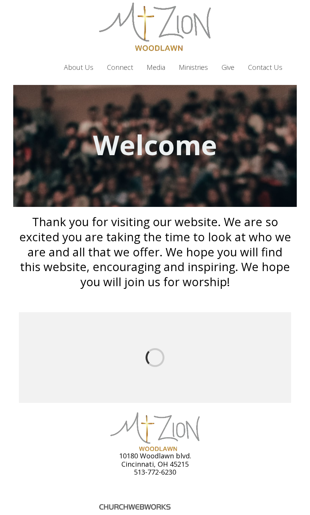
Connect (120, 67)
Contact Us (265, 67)
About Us (78, 67)
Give (228, 67)
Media (156, 67)
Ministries (193, 67)
